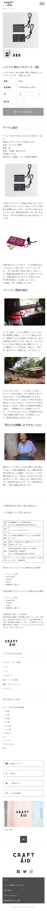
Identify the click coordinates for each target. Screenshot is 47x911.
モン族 (6, 718)
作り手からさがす (11, 699)
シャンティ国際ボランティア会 (13, 885)
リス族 (6, 715)
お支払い (11, 773)
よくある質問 (14, 793)
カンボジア (7, 733)
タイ (4, 737)
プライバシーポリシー (11, 895)
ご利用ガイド (14, 783)
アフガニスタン (8, 744)
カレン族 (7, 726)
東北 (4, 748)
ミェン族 (7, 729)
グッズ (12, 8)
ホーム (5, 8)
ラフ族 (6, 722)
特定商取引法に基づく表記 (12, 900)
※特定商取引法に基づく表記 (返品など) (20, 506)
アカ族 (6, 711)
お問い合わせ (8, 890)
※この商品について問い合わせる (17, 512)
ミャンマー (7, 740)
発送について (14, 764)
